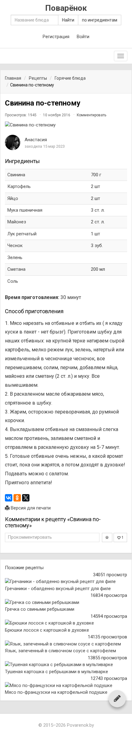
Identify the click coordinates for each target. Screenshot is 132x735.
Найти (68, 20)
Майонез (16, 222)
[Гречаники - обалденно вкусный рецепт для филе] (66, 581)
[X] (25, 497)
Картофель (19, 186)
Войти (83, 36)
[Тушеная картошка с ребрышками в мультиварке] (66, 664)
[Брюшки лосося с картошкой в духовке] (66, 623)
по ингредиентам (99, 20)
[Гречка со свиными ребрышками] (66, 602)
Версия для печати (30, 508)
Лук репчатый (22, 234)
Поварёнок (66, 8)
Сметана (16, 269)
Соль (12, 281)
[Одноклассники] (17, 497)
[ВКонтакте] (8, 497)
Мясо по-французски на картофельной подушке (56, 692)
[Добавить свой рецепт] (117, 698)
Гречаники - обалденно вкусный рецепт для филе (58, 588)
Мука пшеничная (24, 210)
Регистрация (56, 36)
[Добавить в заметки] (107, 537)
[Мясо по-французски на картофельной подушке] (66, 685)
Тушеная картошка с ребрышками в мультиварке (56, 671)
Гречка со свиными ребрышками (39, 609)
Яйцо (12, 198)
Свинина (16, 175)
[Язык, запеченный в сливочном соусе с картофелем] (66, 644)
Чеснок (15, 245)
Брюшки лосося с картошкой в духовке (47, 630)
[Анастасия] (12, 142)
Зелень (14, 257)
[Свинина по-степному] (66, 125)
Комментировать (91, 115)
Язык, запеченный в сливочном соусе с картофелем (60, 650)
